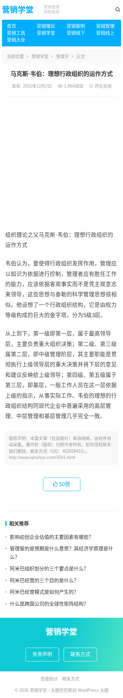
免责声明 (42, 654)
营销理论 (46, 26)
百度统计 (49, 678)
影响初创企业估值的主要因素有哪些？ (51, 537)
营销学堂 (17, 9)
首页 (11, 26)
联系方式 (80, 654)
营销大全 (16, 39)
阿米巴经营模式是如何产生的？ (44, 592)
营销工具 (16, 33)
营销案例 (76, 26)
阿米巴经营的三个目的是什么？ (44, 580)
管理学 (62, 56)
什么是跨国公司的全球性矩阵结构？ (49, 604)
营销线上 (105, 33)
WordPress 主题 (93, 690)
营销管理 (105, 26)
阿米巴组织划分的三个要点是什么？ (49, 568)
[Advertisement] (61, 161)
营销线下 (76, 33)
